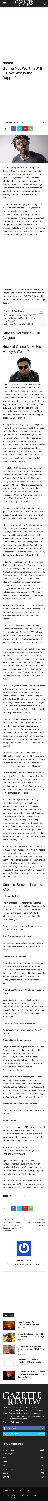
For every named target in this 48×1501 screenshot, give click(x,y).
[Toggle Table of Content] (40, 311)
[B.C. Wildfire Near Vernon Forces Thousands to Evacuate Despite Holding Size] (9, 1375)
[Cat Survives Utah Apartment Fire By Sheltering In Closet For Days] (9, 1337)
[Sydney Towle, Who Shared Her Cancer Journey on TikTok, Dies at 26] (9, 1349)
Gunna (12, 1196)
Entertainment (7, 63)
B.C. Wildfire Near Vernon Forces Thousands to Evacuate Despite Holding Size (31, 1374)
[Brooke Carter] (24, 1248)
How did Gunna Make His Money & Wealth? (20, 319)
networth (20, 1196)
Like (42, 1428)
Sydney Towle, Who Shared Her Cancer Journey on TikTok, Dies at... (30, 1349)
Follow (41, 1434)
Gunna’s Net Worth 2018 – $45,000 (21, 315)
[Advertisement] (24, 32)
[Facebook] (13, 128)
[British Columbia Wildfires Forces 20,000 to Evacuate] (9, 1325)
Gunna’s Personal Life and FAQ (19, 324)
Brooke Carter (10, 122)
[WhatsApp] (30, 128)
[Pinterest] (25, 128)
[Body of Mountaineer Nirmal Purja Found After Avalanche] (9, 1362)
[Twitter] (19, 128)
